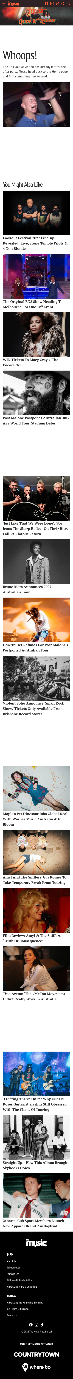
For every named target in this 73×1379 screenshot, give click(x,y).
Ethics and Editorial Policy (19, 1280)
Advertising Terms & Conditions (22, 1286)
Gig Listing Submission (18, 1308)
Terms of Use (13, 1273)
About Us (11, 1261)
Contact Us (12, 1315)
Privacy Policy (13, 1267)
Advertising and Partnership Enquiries (25, 1302)
